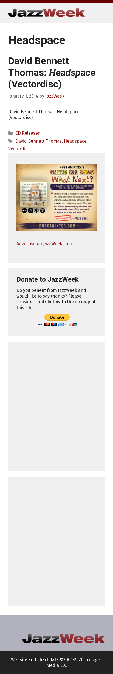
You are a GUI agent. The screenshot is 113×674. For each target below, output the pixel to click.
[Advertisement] (56, 406)
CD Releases (27, 133)
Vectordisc (19, 148)
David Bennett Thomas (38, 141)
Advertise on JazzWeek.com (44, 243)
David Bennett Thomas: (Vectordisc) (51, 73)
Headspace (75, 141)
